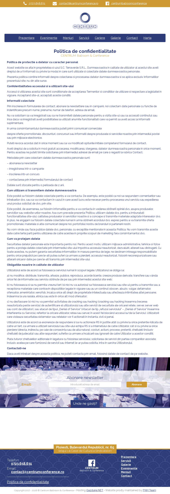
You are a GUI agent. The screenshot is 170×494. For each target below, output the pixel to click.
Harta (147, 38)
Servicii (84, 38)
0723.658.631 (36, 3)
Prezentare (27, 38)
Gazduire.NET (94, 490)
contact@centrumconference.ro (78, 3)
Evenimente (48, 38)
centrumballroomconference (129, 3)
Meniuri (68, 38)
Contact (132, 38)
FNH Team (149, 490)
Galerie (116, 38)
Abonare (137, 384)
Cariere (100, 38)
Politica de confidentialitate (28, 482)
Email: (26, 384)
